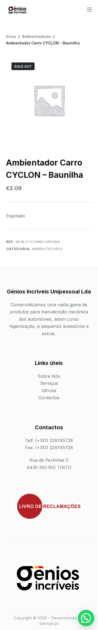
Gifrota (49, 390)
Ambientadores (47, 249)
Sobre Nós (49, 376)
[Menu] (89, 9)
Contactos (48, 397)
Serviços (49, 383)
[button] (86, 618)
